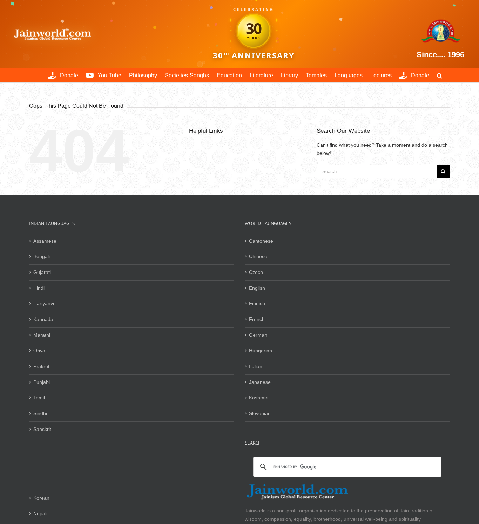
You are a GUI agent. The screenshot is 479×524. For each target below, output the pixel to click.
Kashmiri (258, 397)
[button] (439, 75)
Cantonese (261, 241)
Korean (41, 498)
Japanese (260, 382)
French (257, 319)
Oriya (39, 350)
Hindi (39, 288)
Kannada (43, 319)
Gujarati (42, 272)
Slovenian (260, 413)
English (257, 288)
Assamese (44, 241)
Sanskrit (42, 429)
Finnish (257, 303)
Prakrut (41, 366)
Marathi (41, 335)
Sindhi (40, 413)
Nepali (40, 513)
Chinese (258, 256)
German (258, 335)
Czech (256, 272)
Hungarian (260, 350)
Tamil (39, 397)
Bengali (41, 256)
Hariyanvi (43, 303)
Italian (255, 366)
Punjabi (41, 382)
